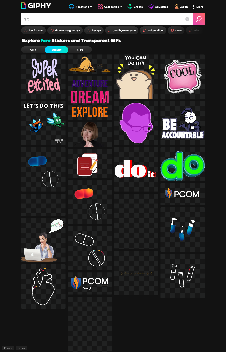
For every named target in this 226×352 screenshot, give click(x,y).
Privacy (8, 348)
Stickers (57, 49)
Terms (21, 348)
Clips (80, 49)
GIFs (33, 49)
